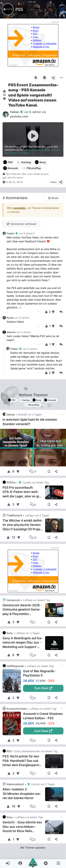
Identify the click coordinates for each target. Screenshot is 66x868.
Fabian (11, 233)
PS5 (19, 9)
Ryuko (10, 317)
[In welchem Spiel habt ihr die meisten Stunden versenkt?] (33, 447)
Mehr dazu (23, 153)
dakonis (11, 332)
